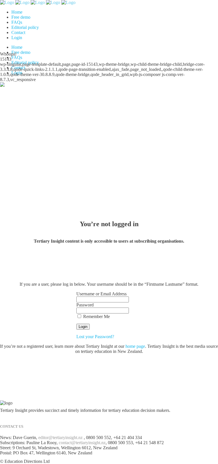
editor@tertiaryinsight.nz (60, 437)
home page (135, 346)
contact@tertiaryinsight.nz (82, 442)
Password (85, 304)
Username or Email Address (101, 293)
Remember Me (96, 316)
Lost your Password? (95, 336)
